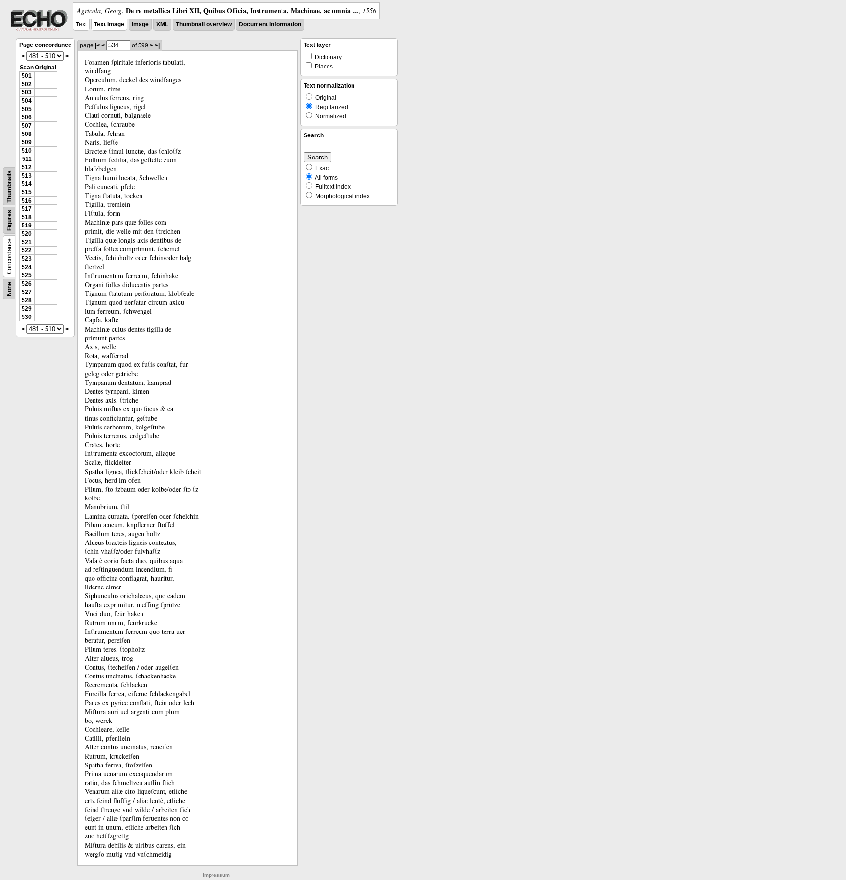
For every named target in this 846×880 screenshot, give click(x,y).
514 (27, 184)
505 (27, 109)
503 (27, 92)
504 (27, 100)
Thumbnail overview (204, 24)
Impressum (216, 875)
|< (97, 45)
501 (27, 75)
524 (27, 267)
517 (27, 208)
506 (27, 117)
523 (27, 258)
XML (162, 24)
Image (140, 24)
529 (27, 308)
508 (27, 134)
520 (27, 233)
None (9, 289)
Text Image (109, 24)
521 (27, 242)
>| (157, 45)
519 (27, 225)
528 (27, 300)
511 (27, 159)
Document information (270, 24)
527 (27, 292)
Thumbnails (9, 186)
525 (27, 275)
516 (27, 200)
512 (27, 167)
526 (27, 283)
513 (27, 175)
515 (27, 192)
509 (27, 142)
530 (27, 317)
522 (27, 250)
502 (27, 84)
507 (27, 125)
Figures (9, 220)
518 (27, 217)
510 (27, 150)
